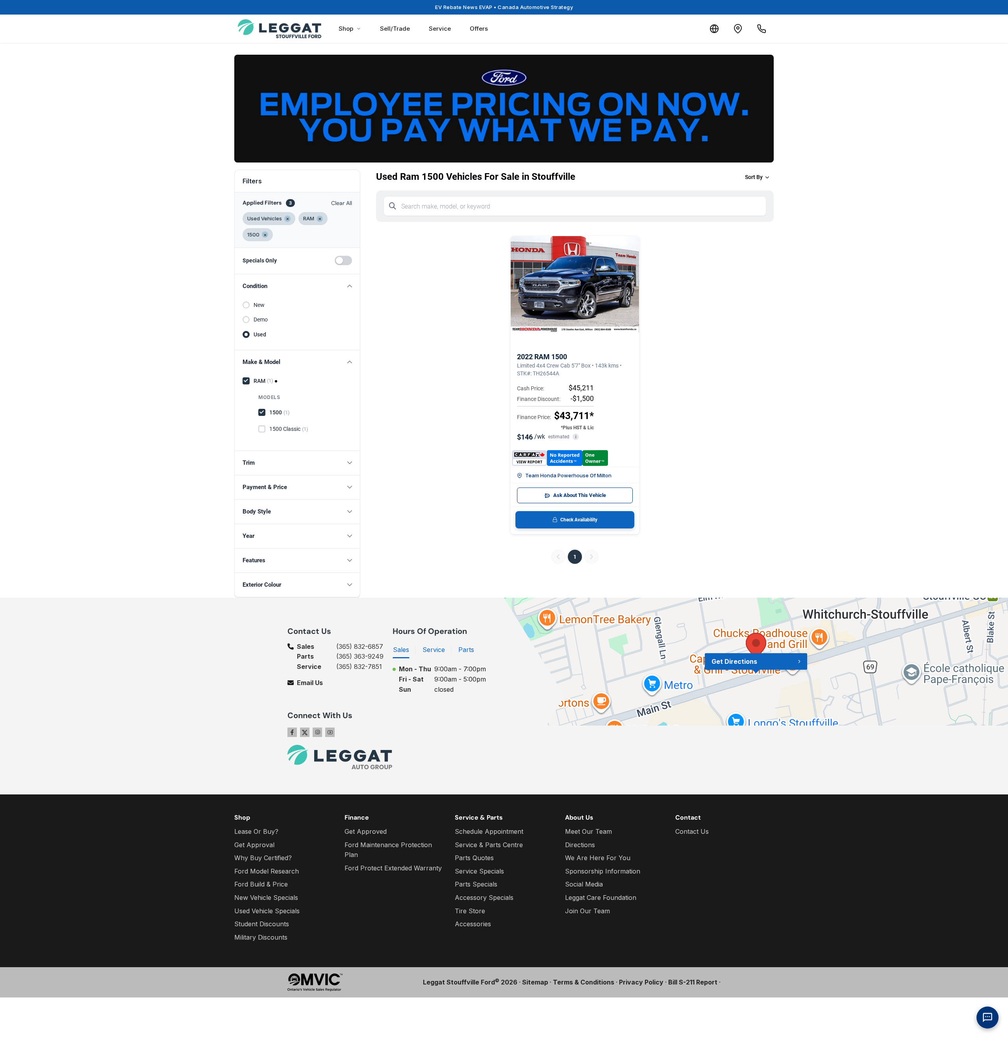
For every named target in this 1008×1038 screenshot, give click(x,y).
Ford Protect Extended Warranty (393, 868)
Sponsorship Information (602, 871)
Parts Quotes (474, 858)
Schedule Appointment (489, 831)
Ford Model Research (266, 871)
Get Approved (366, 831)
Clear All (341, 203)
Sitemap (535, 982)
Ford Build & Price (261, 884)
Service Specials (479, 871)
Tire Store (470, 911)
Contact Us (692, 831)
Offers (479, 28)
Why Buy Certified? (263, 858)
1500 (279, 412)
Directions (580, 845)
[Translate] (714, 28)
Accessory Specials (484, 897)
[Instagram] (317, 732)
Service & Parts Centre (489, 845)
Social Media (584, 884)
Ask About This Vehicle (579, 495)
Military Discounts (260, 937)
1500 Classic (288, 429)
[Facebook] (292, 732)
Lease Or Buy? (256, 831)
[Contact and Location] (738, 28)
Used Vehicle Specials (267, 911)
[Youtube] (330, 732)
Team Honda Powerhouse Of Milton (568, 475)
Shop (346, 28)
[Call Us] (761, 28)
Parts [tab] (466, 650)
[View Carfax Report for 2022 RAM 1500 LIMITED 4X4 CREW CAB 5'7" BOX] (560, 458)
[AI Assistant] (987, 1018)
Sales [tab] (401, 650)
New (259, 305)
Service (440, 28)
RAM (263, 381)
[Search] (392, 206)
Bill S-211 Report (692, 982)
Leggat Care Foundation (600, 897)
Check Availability (578, 520)
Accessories (473, 924)
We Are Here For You (597, 858)
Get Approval (254, 845)
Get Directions (734, 661)
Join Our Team (587, 911)
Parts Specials (476, 884)
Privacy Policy (641, 982)
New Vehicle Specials (266, 897)
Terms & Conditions (583, 982)
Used (260, 334)
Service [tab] (433, 650)
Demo (261, 319)
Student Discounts (261, 924)
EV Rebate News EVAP (504, 7)
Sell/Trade (395, 28)
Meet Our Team (588, 831)
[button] (297, 286)
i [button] (575, 437)
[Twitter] (304, 732)
